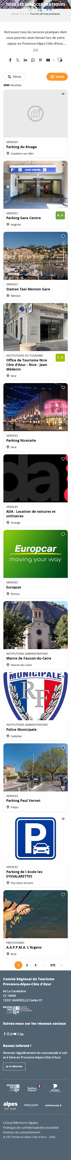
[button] (40, 9)
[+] (36, 50)
